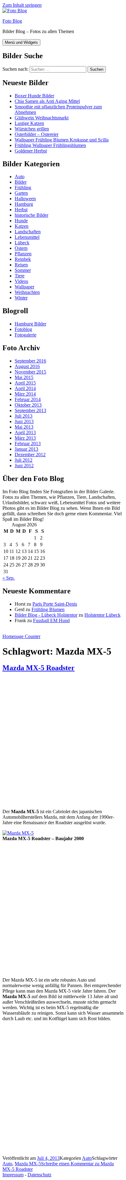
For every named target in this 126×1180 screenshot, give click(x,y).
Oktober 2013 (28, 405)
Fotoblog (23, 329)
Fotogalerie (25, 334)
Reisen (21, 264)
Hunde (21, 220)
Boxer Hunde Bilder (34, 95)
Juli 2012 (23, 460)
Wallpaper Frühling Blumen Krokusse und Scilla (62, 139)
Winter (21, 297)
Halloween (25, 198)
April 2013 (25, 432)
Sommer (23, 270)
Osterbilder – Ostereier (36, 134)
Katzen (21, 226)
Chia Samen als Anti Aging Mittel (47, 101)
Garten (21, 193)
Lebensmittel (27, 237)
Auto (19, 176)
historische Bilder (31, 215)
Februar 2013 (28, 443)
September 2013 (30, 410)
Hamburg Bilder (30, 323)
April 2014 (25, 388)
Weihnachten (27, 292)
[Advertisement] (63, 741)
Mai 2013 (24, 427)
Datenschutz (39, 1174)
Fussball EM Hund (51, 620)
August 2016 (27, 366)
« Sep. (8, 578)
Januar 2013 (26, 449)
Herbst (21, 209)
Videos (21, 281)
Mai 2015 (24, 377)
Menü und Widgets (21, 42)
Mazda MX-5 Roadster (38, 668)
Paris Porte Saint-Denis (54, 604)
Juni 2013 (24, 421)
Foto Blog (12, 21)
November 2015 (30, 371)
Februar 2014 (28, 399)
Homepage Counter (21, 636)
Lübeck (22, 242)
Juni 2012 (24, 465)
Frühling (23, 187)
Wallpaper (24, 286)
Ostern (21, 248)
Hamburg (24, 204)
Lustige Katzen (29, 123)
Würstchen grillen (32, 128)
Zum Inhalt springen (22, 5)
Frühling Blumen (48, 609)
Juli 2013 (23, 416)
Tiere (19, 275)
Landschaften (28, 231)
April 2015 (25, 382)
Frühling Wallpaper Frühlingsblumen (50, 145)
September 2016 (30, 360)
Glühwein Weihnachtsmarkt (42, 117)
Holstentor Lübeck (102, 615)
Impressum (13, 1174)
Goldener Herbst (31, 150)
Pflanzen (23, 253)
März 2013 (25, 438)
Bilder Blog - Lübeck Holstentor (46, 615)
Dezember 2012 (30, 454)
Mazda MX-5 (28, 1163)
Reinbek (23, 259)
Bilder (21, 182)
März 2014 (25, 393)
